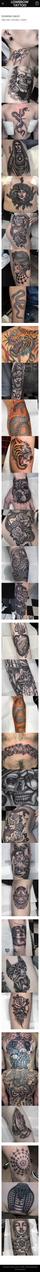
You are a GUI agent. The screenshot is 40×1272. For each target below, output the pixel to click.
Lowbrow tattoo (20, 3)
